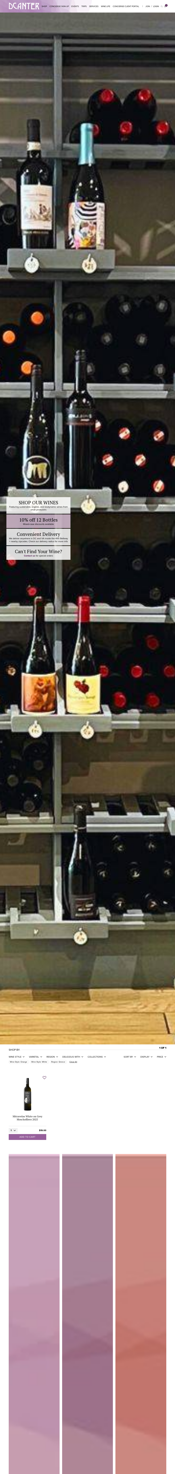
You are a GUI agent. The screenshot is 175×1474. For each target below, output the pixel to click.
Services (93, 6)
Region (51, 1056)
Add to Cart (27, 1137)
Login (156, 6)
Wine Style (15, 1056)
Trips (84, 6)
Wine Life (105, 6)
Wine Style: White (39, 1062)
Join (147, 6)
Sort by (128, 1056)
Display (145, 1056)
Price (160, 1056)
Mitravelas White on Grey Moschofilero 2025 (27, 1118)
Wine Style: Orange (19, 1062)
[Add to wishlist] (44, 1078)
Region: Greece (58, 1062)
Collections (95, 1056)
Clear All (73, 1062)
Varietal (34, 1056)
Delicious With (71, 1056)
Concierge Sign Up (59, 6)
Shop (44, 6)
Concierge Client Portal (126, 6)
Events (75, 6)
